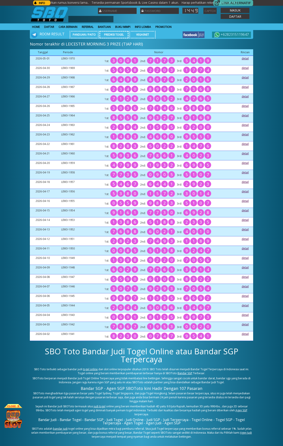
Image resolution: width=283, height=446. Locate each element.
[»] (233, 3)
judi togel (99, 406)
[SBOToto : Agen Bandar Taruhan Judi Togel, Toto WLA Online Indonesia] (49, 21)
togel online (90, 369)
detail (245, 58)
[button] (235, 10)
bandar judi (60, 429)
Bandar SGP (185, 373)
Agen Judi (246, 433)
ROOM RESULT (52, 34)
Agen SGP (241, 410)
